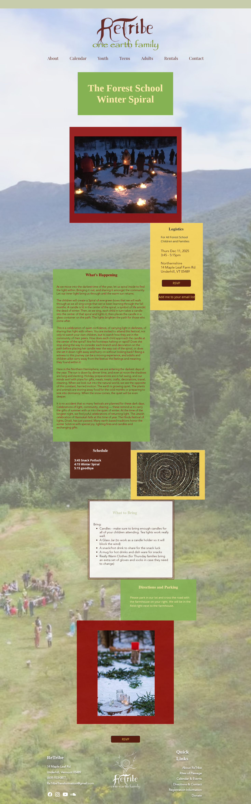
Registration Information (185, 790)
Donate (197, 795)
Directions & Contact (187, 784)
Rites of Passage (191, 773)
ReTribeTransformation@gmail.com (70, 783)
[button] (171, 58)
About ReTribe (192, 768)
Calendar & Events (189, 779)
